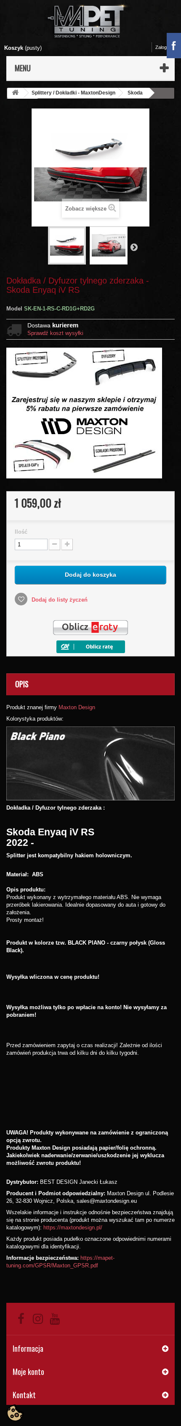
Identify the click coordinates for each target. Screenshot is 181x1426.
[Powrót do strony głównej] (15, 93)
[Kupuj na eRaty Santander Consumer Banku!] (90, 627)
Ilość (21, 532)
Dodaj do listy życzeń (59, 600)
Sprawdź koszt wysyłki (55, 333)
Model (14, 308)
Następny (134, 247)
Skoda (135, 93)
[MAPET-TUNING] (90, 20)
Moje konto (28, 1371)
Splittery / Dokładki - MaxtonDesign (73, 93)
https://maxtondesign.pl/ (72, 1227)
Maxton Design (77, 707)
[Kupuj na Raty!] (90, 646)
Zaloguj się (166, 47)
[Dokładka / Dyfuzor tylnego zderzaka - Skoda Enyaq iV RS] (66, 245)
